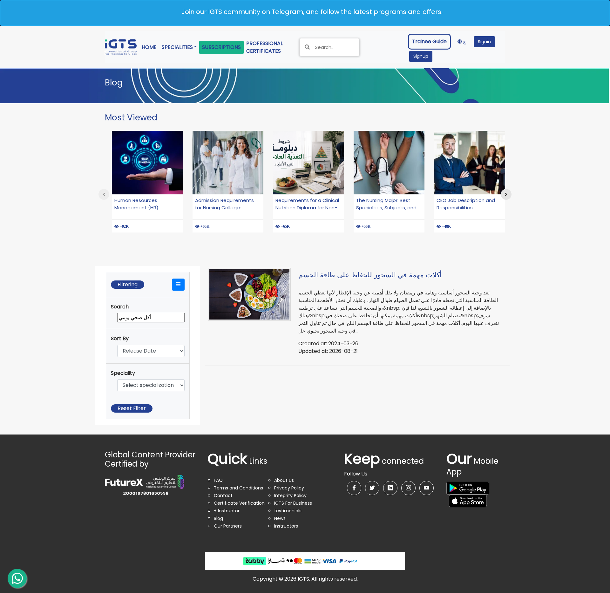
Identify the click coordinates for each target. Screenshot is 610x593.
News (280, 518)
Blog (218, 518)
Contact (223, 495)
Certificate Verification (239, 503)
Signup (420, 56)
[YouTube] (426, 488)
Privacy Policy (289, 488)
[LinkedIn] (390, 488)
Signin (484, 41)
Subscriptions (221, 47)
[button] (178, 285)
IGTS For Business (293, 503)
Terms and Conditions (238, 488)
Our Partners (228, 526)
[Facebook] (354, 488)
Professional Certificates (269, 47)
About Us (284, 480)
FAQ (218, 480)
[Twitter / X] (372, 488)
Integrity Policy (290, 495)
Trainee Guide (429, 41)
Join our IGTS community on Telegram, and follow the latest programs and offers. (312, 11)
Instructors (286, 526)
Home (150, 47)
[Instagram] (408, 488)
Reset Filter (132, 408)
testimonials (288, 511)
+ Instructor (227, 511)
